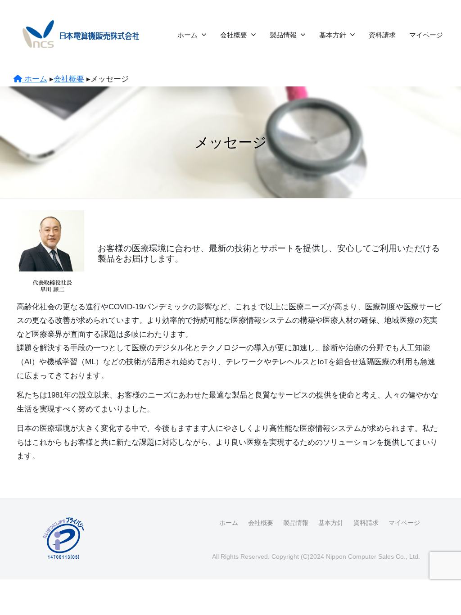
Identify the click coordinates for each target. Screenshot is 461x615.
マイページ (426, 35)
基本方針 (332, 35)
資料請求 (382, 35)
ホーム (187, 35)
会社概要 (233, 35)
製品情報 (283, 35)
